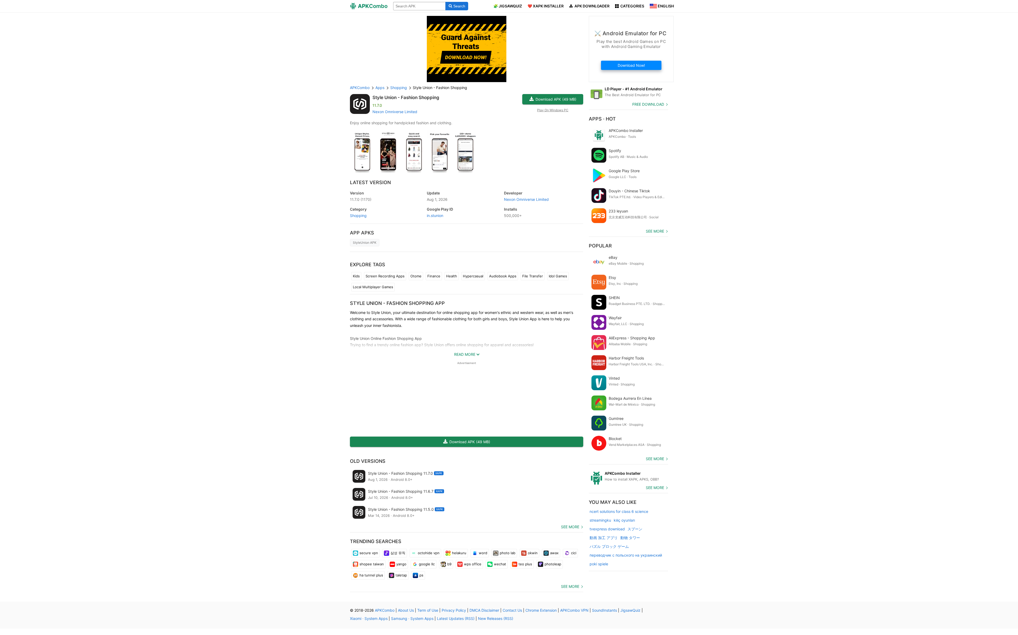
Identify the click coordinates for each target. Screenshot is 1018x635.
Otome (416, 276)
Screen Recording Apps (385, 276)
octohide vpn (429, 553)
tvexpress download (607, 529)
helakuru (459, 553)
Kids (356, 276)
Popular (600, 245)
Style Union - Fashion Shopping (405, 97)
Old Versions (367, 461)
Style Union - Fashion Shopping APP (397, 303)
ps (421, 575)
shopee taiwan (371, 564)
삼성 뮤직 (397, 553)
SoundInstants (604, 610)
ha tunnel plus (371, 575)
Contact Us (512, 610)
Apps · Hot (602, 119)
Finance (433, 276)
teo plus (525, 564)
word (483, 553)
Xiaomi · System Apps (369, 618)
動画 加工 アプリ (604, 537)
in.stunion (435, 215)
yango (401, 564)
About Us (406, 610)
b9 (449, 564)
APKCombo (360, 87)
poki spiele (599, 564)
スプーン (635, 529)
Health (451, 276)
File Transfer (532, 276)
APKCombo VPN (574, 610)
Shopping (358, 215)
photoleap (553, 564)
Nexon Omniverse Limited (394, 111)
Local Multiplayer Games (373, 287)
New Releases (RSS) (495, 618)
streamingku (600, 520)
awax (554, 553)
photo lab (507, 553)
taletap (401, 575)
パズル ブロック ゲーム (609, 546)
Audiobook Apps (502, 276)
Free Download (648, 104)
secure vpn (368, 553)
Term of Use (427, 610)
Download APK (556, 99)
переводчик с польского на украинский (626, 555)
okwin (533, 553)
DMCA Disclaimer (484, 610)
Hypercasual (473, 276)
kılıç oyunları (624, 520)
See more (570, 527)
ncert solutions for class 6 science (619, 511)
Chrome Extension (541, 610)
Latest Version (370, 182)
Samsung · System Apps (412, 618)
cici (573, 553)
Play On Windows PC (552, 110)
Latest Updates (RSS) (456, 618)
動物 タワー (630, 537)
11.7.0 (360, 199)
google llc (427, 564)
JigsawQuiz (630, 610)
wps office (472, 564)
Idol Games (558, 276)
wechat (500, 564)
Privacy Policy (454, 610)
